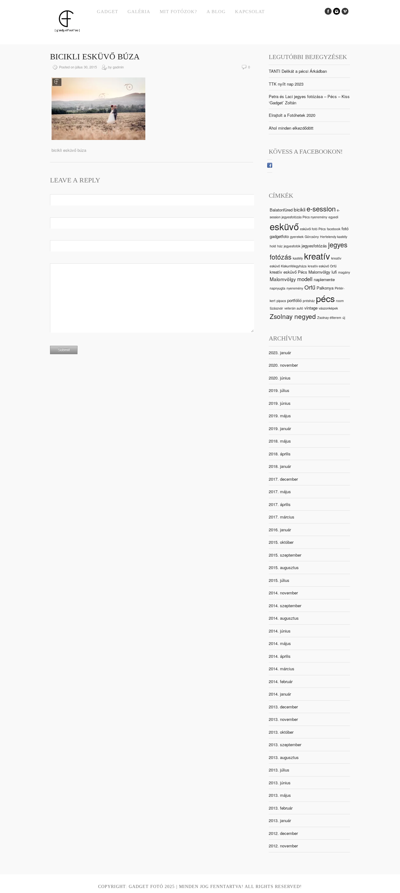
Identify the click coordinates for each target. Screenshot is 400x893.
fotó (345, 228)
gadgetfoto (279, 236)
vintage (311, 308)
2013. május (280, 795)
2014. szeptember (285, 605)
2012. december (283, 833)
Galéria (139, 11)
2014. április (280, 656)
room (340, 300)
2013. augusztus (284, 757)
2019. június (280, 403)
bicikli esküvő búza (95, 56)
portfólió (294, 300)
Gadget (107, 11)
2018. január (280, 466)
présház (309, 300)
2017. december (283, 479)
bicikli (299, 209)
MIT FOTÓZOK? (178, 11)
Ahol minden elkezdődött (291, 128)
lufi (334, 272)
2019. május (280, 416)
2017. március (281, 517)
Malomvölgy (283, 278)
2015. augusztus (284, 567)
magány (344, 272)
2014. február (280, 681)
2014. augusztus (284, 618)
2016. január (280, 530)
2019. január (280, 428)
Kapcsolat (250, 11)
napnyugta (277, 288)
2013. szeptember (285, 744)
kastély (298, 258)
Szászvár (276, 308)
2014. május (280, 643)
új (343, 317)
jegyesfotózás (314, 246)
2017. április (280, 504)
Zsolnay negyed (293, 316)
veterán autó (293, 308)
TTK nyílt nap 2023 (286, 84)
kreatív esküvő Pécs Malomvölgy (300, 272)
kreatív (317, 256)
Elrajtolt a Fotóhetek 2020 (292, 115)
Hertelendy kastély (333, 236)
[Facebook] (269, 166)
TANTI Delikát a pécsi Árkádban (298, 71)
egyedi (333, 217)
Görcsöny (312, 236)
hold (273, 246)
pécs (325, 298)
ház (279, 246)
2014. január (280, 694)
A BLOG (216, 11)
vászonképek (328, 308)
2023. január (280, 352)
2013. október (281, 732)
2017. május (280, 491)
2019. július (279, 390)
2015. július (279, 580)
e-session (321, 208)
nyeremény (295, 288)
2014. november (283, 593)
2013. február (280, 808)
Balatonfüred (281, 210)
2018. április (280, 454)
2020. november (283, 365)
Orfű (309, 287)
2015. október (281, 542)
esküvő (284, 226)
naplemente (324, 279)
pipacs (281, 300)
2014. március (281, 669)
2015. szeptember (285, 555)
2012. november (283, 846)
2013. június (280, 783)
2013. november (283, 719)
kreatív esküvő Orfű (322, 266)
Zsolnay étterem (329, 317)
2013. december (283, 707)
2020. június (280, 378)
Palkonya (325, 288)
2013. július (279, 770)
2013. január (280, 820)
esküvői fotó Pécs (313, 228)
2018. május (280, 441)
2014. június (280, 631)
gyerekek (296, 236)
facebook (333, 228)
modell (304, 279)
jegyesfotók (292, 246)
